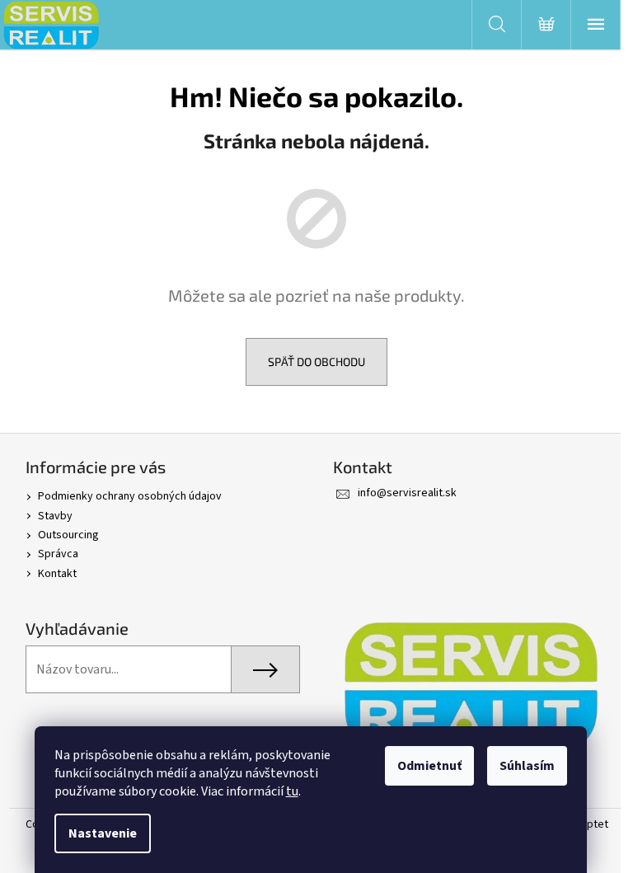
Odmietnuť (429, 766)
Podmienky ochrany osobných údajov (130, 496)
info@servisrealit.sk (407, 493)
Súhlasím (527, 766)
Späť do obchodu (316, 361)
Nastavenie (102, 833)
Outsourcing (68, 535)
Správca (58, 554)
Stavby (55, 516)
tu (292, 791)
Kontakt (57, 574)
